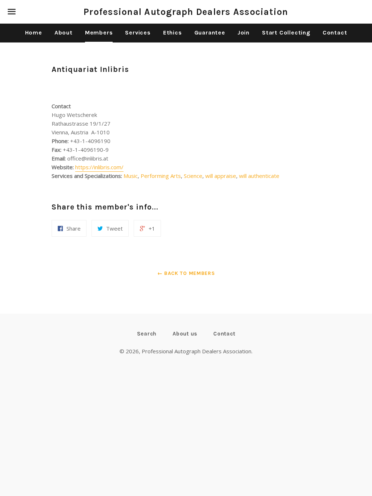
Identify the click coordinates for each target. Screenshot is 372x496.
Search (147, 333)
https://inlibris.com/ (99, 167)
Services (137, 32)
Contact (335, 32)
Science (193, 175)
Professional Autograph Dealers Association (186, 12)
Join (244, 32)
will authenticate (259, 175)
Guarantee (209, 32)
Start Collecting (286, 32)
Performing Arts (161, 175)
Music (131, 175)
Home (33, 32)
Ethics (172, 32)
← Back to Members (186, 273)
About (63, 32)
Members (99, 32)
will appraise (220, 175)
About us (185, 333)
